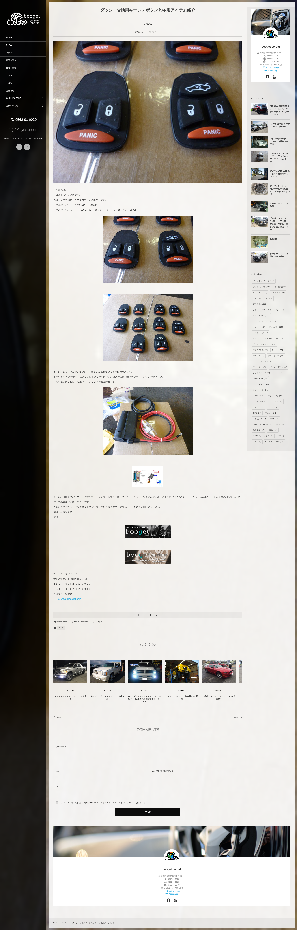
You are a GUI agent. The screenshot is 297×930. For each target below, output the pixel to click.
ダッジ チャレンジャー (264, 344)
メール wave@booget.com (67, 599)
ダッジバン (276, 327)
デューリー (259, 367)
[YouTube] (23, 130)
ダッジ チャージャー (263, 361)
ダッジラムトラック (263, 281)
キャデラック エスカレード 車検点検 (107, 697)
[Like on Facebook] (267, 77)
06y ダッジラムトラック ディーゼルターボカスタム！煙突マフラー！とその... (144, 699)
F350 (280, 424)
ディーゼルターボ (262, 298)
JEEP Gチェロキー (262, 424)
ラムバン (259, 327)
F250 (257, 442)
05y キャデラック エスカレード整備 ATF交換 (279, 141)
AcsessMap (272, 70)
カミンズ (258, 356)
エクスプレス (260, 350)
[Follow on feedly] (29, 130)
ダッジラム (260, 293)
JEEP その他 (260, 379)
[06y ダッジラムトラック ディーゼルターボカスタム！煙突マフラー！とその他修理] (145, 671)
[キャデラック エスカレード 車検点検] (107, 671)
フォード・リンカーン (264, 321)
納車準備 (258, 430)
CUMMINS (260, 304)
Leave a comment (81, 622)
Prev (59, 717)
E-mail (152, 771)
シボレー (281, 338)
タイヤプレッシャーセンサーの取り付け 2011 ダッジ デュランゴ (280, 190)
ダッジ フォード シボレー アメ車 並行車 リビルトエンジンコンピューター (279, 224)
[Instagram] (17, 130)
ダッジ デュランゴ (262, 338)
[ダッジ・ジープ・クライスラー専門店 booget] (23, 25)
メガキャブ (278, 293)
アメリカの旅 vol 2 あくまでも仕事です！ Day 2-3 (280, 174)
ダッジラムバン (262, 287)
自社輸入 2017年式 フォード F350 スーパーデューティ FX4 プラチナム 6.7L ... (280, 110)
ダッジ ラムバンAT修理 (279, 204)
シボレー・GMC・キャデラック (268, 310)
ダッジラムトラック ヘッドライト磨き (70, 697)
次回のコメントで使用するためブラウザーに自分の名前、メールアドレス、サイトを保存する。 (103, 802)
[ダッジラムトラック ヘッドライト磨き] (70, 671)
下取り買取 (259, 419)
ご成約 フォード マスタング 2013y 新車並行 (218, 697)
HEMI (274, 419)
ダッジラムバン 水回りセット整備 (279, 255)
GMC (257, 413)
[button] (35, 130)
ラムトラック (260, 333)
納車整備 (281, 287)
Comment (60, 747)
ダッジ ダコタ (276, 356)
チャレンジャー (261, 384)
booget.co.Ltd (271, 46)
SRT (280, 373)
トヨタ (273, 407)
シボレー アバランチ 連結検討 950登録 (182, 697)
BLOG (149, 24)
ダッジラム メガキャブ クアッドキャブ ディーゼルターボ (279, 157)
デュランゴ (271, 413)
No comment (61, 622)
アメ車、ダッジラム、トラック (267, 402)
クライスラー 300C (263, 373)
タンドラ (277, 350)
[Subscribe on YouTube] (274, 77)
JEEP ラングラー (262, 396)
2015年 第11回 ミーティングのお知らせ (280, 125)
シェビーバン (260, 390)
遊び (278, 396)
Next (236, 717)
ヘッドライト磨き (274, 442)
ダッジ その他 (261, 316)
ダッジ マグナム (278, 367)
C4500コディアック (263, 436)
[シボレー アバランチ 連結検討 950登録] (182, 671)
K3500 (272, 430)
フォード (258, 407)
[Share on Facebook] (11, 130)
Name (58, 771)
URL (58, 786)
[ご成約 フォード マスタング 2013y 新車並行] (219, 671)
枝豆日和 (274, 239)
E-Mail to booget (272, 67)
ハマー (281, 436)
